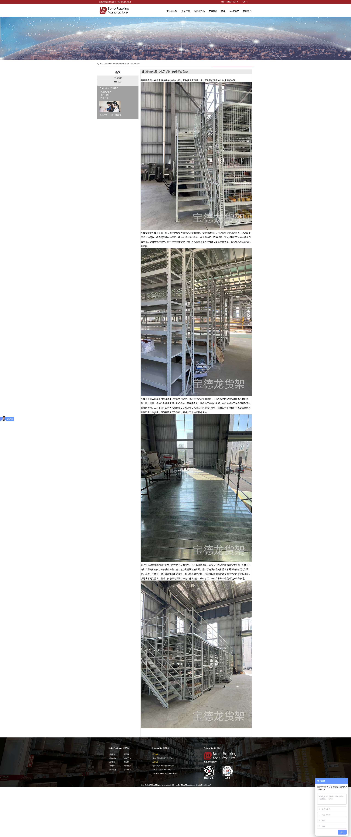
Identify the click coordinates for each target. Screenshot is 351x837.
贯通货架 (126, 762)
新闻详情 (108, 64)
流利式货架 (112, 770)
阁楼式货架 (112, 758)
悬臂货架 (112, 762)
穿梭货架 (112, 766)
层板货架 (112, 754)
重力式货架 (127, 766)
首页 (101, 64)
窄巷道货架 (127, 770)
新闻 (223, 11)
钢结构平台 (127, 758)
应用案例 (213, 11)
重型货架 (126, 754)
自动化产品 (199, 11)
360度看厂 (234, 11)
